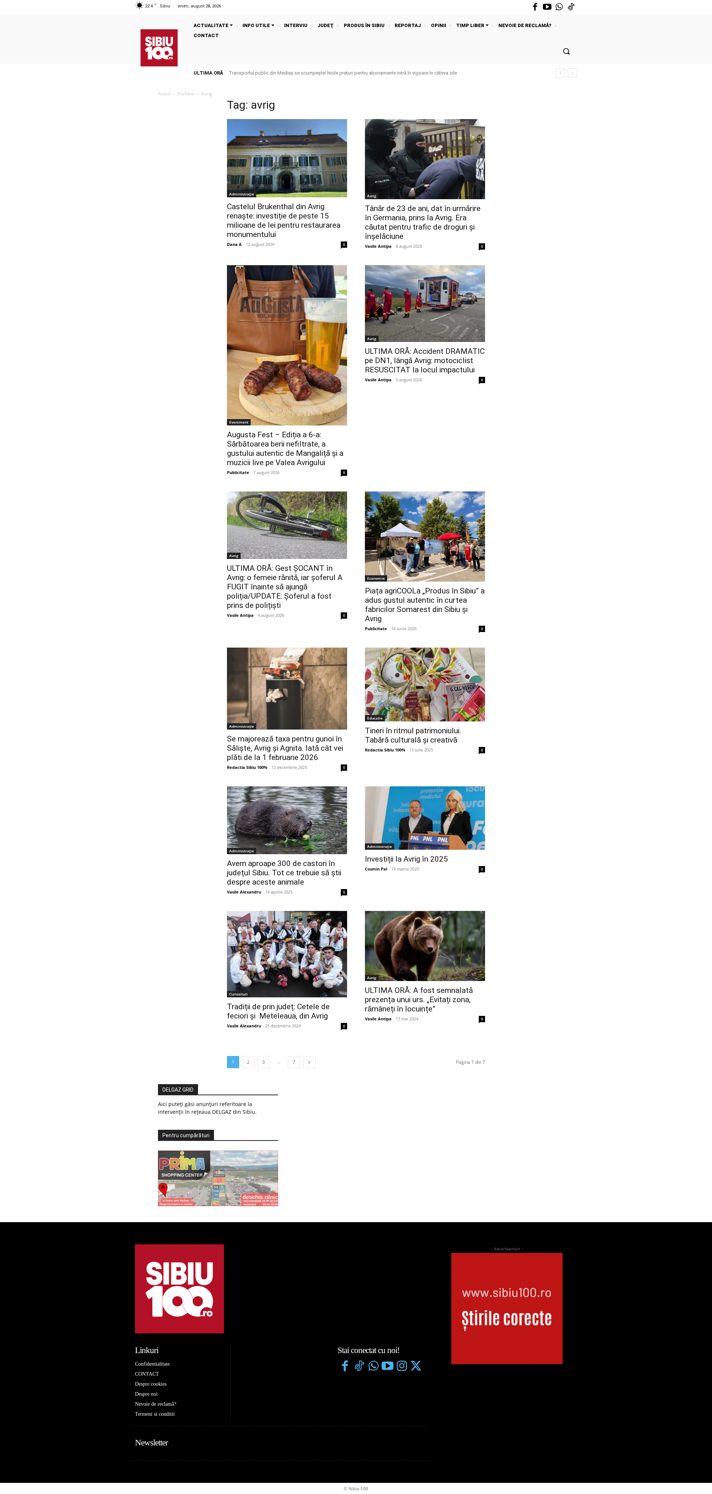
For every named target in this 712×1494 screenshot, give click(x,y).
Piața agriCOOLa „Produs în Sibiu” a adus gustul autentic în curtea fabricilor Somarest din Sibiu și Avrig (425, 604)
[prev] (560, 73)
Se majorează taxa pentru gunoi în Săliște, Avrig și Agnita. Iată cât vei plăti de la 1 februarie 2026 (285, 748)
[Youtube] (547, 7)
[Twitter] (416, 1367)
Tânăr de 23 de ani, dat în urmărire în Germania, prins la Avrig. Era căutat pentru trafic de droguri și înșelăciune (423, 222)
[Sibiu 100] (159, 47)
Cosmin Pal (376, 869)
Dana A (234, 244)
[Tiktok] (571, 7)
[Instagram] (402, 1367)
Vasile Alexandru (244, 892)
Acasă (164, 94)
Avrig (371, 195)
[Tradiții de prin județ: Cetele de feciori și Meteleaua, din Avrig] (287, 954)
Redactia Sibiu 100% (247, 767)
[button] (566, 51)
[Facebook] (535, 7)
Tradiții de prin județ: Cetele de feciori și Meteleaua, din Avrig (278, 1011)
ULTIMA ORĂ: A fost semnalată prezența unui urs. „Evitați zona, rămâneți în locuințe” (419, 999)
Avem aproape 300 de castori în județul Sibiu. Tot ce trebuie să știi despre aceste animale (284, 872)
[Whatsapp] (559, 7)
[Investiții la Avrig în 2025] (425, 818)
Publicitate (238, 472)
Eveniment (238, 422)
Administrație (241, 194)
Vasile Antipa (378, 246)
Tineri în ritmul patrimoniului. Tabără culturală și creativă (413, 735)
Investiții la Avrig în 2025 (406, 859)
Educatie (375, 718)
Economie (376, 578)
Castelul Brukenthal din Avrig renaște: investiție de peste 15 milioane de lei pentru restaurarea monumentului (283, 220)
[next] (572, 73)
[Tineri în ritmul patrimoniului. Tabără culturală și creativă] (425, 684)
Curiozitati (238, 994)
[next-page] (309, 1062)
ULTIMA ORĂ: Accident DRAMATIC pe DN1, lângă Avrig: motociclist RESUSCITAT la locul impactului (425, 360)
